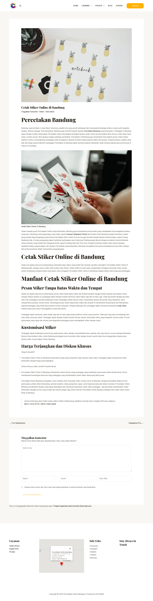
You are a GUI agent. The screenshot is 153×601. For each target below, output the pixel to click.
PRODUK (98, 6)
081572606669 (65, 560)
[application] (90, 6)
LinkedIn (93, 555)
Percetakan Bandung (92, 131)
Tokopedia (94, 546)
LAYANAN (85, 6)
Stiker (41, 112)
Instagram (93, 549)
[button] (61, 564)
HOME (75, 6)
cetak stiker (121, 306)
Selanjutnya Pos (136, 423)
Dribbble (93, 552)
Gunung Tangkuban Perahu (77, 234)
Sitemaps (93, 558)
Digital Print (13, 549)
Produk (12, 552)
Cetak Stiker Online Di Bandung (33, 226)
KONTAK (119, 6)
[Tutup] (70, 548)
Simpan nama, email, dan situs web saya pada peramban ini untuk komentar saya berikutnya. (60, 487)
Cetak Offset (14, 546)
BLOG (110, 6)
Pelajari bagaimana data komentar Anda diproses (72, 506)
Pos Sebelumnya (17, 423)
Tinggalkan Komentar (29, 112)
